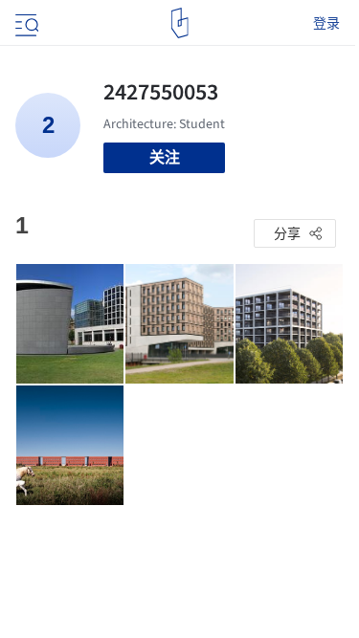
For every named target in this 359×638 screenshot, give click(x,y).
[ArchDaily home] (179, 23)
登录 (326, 23)
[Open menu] (24, 23)
